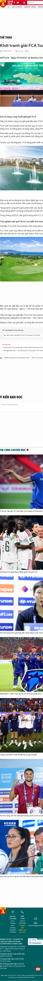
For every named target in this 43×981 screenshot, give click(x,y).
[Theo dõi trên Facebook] (15, 2)
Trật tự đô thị (17, 7)
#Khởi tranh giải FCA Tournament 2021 (16, 358)
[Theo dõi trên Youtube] (18, 2)
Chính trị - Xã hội (30, 7)
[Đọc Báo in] (25, 3)
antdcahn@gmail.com (35, 925)
